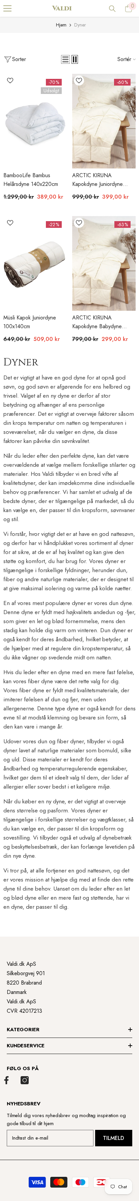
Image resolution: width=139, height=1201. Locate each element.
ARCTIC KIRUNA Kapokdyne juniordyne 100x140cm (97, 180)
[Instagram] (25, 1080)
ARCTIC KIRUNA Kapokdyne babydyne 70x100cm (97, 322)
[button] (65, 59)
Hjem (61, 24)
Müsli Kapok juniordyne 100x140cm (29, 322)
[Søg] (112, 9)
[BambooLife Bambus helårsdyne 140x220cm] (35, 121)
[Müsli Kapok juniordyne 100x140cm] (35, 263)
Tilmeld (113, 1138)
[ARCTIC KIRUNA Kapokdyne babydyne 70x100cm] (104, 263)
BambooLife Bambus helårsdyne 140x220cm (30, 179)
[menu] (7, 8)
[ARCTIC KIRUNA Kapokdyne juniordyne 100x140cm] (104, 121)
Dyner (80, 24)
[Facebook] (6, 1080)
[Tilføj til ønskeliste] (10, 81)
